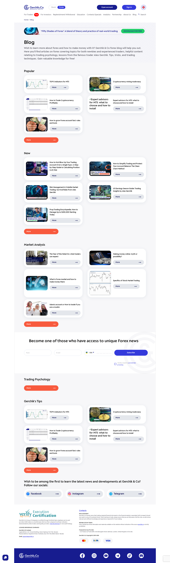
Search (143, 15)
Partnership (116, 15)
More (54, 87)
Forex (61, 7)
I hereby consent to (126, 364)
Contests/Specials (94, 15)
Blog (134, 15)
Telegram (119, 494)
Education (81, 15)
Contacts (82, 511)
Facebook (36, 494)
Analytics (106, 15)
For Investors (46, 15)
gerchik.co (141, 524)
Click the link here (55, 523)
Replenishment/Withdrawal (64, 15)
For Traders (28, 15)
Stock (53, 7)
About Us (127, 15)
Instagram (78, 494)
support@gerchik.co (28, 536)
